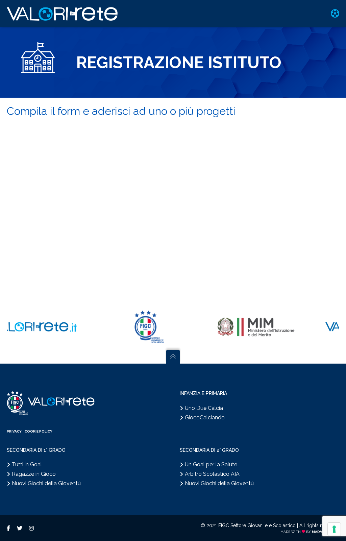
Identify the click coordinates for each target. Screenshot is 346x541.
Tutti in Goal (27, 464)
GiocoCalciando (205, 417)
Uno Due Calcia (204, 408)
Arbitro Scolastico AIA (212, 474)
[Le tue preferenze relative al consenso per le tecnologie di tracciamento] (334, 529)
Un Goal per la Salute (211, 464)
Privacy (14, 431)
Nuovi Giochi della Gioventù (46, 483)
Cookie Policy (38, 431)
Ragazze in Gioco (34, 474)
